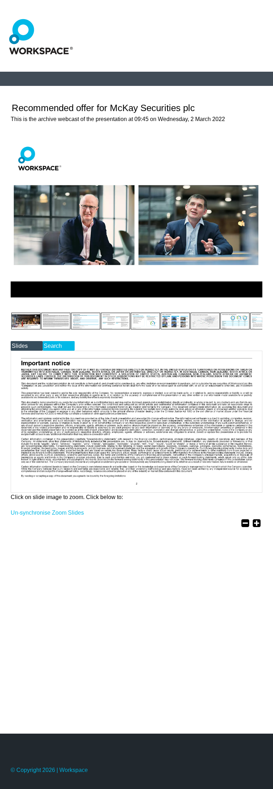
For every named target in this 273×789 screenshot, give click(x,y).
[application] (136, 289)
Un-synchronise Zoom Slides (47, 513)
